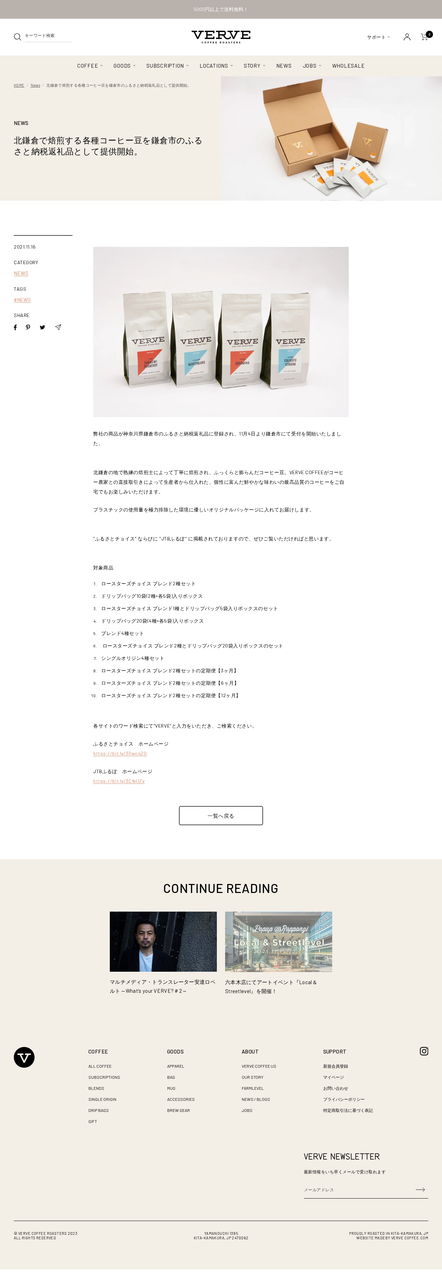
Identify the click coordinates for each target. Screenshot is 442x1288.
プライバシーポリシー (344, 1099)
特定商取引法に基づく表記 (348, 1110)
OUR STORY (252, 1077)
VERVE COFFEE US (259, 1066)
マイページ (333, 1077)
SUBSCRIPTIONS (104, 1077)
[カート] (424, 36)
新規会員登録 (335, 1066)
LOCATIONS (214, 66)
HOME (19, 85)
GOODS (122, 66)
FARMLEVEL (253, 1088)
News (35, 85)
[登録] (420, 1189)
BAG (171, 1077)
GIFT (92, 1121)
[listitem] (15, 327)
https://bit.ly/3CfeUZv (119, 781)
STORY (252, 66)
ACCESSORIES (181, 1099)
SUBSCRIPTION (165, 66)
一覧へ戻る (221, 816)
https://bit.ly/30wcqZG (120, 753)
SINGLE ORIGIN (102, 1099)
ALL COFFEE (100, 1066)
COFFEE (87, 66)
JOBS (310, 66)
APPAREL (175, 1066)
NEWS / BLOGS (256, 1099)
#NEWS (22, 299)
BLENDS (96, 1088)
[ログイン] (407, 36)
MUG (171, 1088)
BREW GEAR (178, 1110)
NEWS (284, 66)
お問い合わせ (335, 1088)
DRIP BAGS (98, 1110)
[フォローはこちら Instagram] (424, 1051)
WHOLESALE (348, 66)
